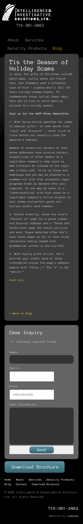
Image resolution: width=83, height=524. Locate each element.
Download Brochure (45, 484)
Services (34, 40)
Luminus (72, 515)
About (13, 40)
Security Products (27, 48)
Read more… (17, 279)
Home (8, 479)
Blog (57, 48)
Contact (21, 484)
